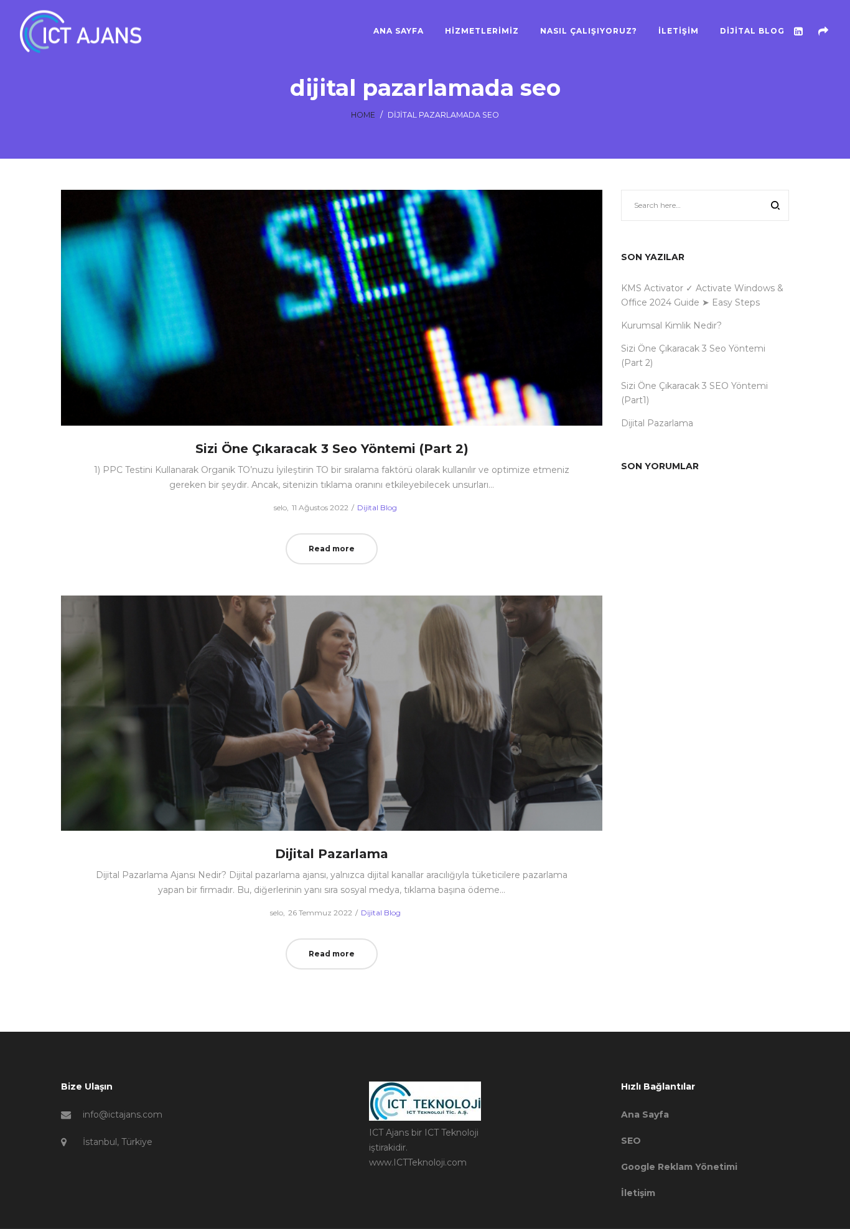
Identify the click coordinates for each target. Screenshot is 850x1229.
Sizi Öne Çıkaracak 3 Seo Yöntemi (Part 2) (332, 448)
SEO (631, 1140)
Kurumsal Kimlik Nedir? (671, 325)
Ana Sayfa (645, 1114)
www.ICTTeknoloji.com (418, 1162)
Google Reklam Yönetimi (679, 1166)
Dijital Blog (377, 507)
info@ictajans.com (122, 1114)
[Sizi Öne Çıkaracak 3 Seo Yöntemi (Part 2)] (332, 308)
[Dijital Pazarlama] (332, 713)
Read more (332, 548)
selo (275, 507)
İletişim (638, 1193)
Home (363, 114)
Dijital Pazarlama (331, 853)
